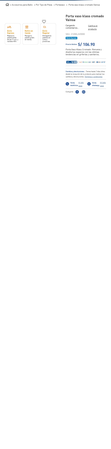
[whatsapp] (83, 89)
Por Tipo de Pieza (44, 4)
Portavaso (60, 4)
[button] (75, 25)
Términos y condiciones (93, 73)
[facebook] (77, 89)
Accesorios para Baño (22, 4)
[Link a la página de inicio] (7, 5)
